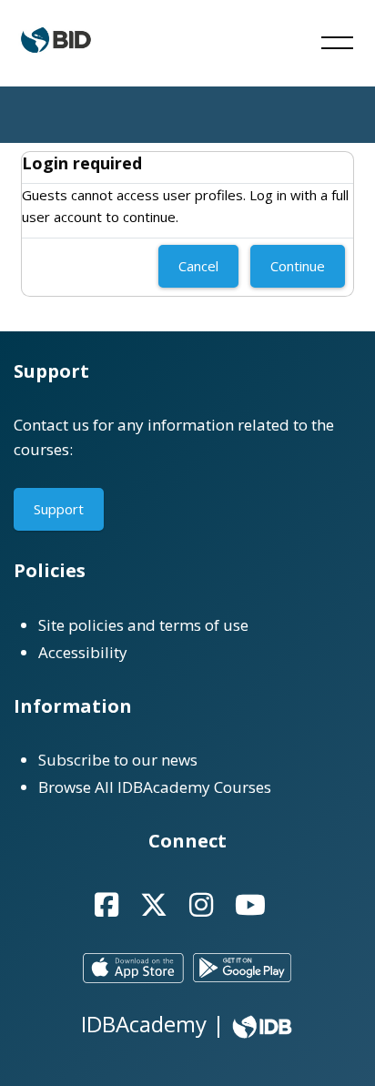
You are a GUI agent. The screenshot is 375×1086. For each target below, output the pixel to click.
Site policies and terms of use (143, 624)
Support (59, 509)
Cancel (198, 266)
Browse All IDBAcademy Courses (154, 786)
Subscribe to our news (118, 759)
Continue (297, 266)
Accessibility (82, 652)
